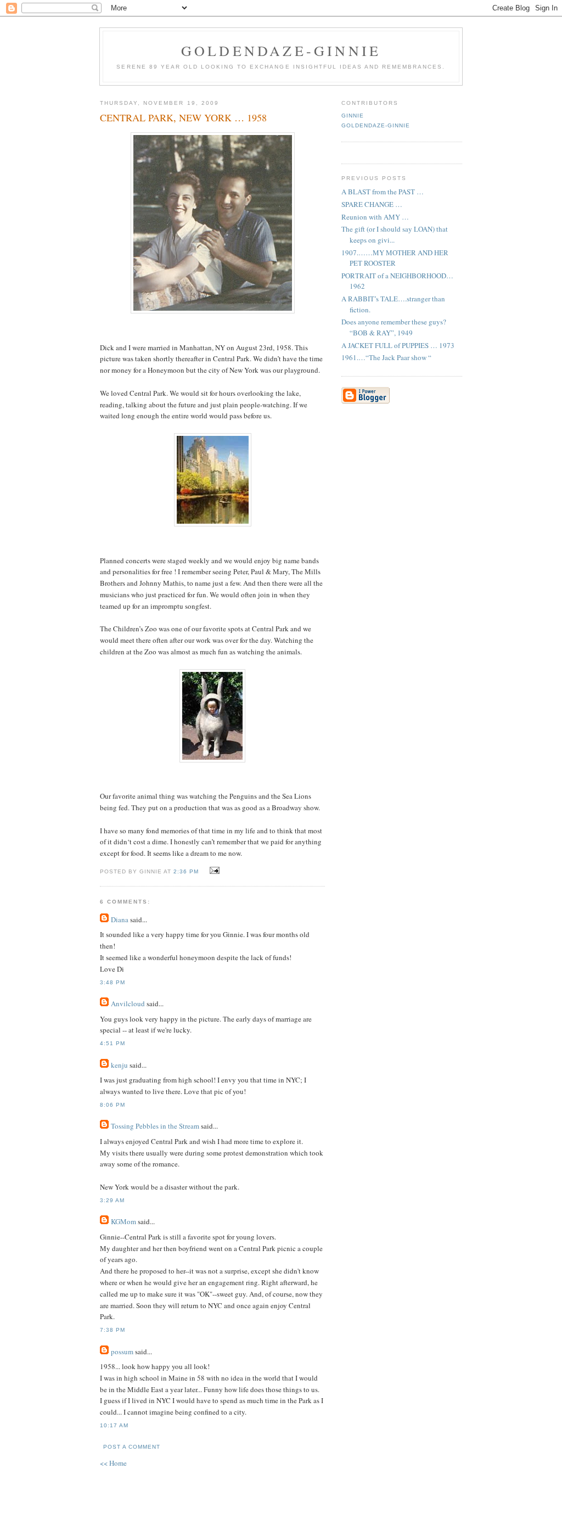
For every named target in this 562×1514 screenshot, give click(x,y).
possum (122, 1351)
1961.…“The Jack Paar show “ (386, 357)
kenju (119, 1065)
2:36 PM (186, 871)
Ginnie (352, 116)
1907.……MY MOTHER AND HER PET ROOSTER (394, 258)
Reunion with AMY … (375, 217)
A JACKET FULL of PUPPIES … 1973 (397, 345)
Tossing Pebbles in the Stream (155, 1126)
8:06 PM (112, 1105)
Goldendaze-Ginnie (375, 125)
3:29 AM (112, 1200)
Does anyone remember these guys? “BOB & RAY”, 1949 (393, 327)
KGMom (123, 1221)
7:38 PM (112, 1330)
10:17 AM (114, 1425)
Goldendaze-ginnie (281, 50)
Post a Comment (131, 1447)
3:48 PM (112, 982)
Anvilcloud (128, 1003)
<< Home (113, 1463)
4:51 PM (112, 1043)
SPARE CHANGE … (371, 204)
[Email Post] (213, 871)
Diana (119, 919)
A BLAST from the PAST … (382, 192)
